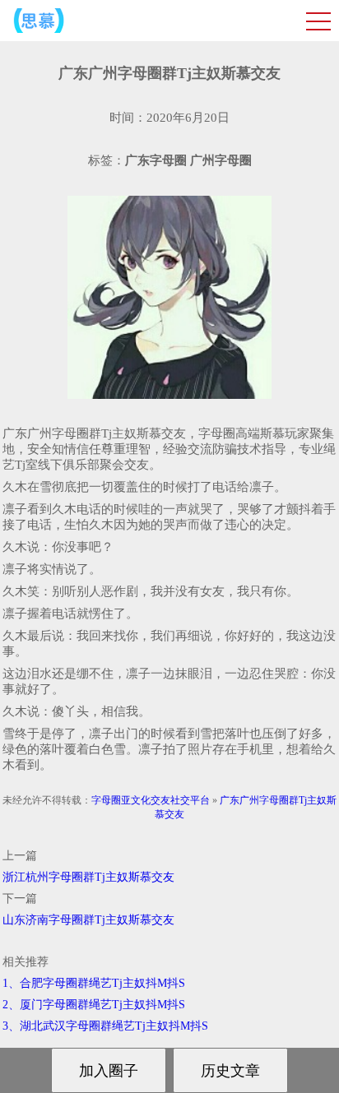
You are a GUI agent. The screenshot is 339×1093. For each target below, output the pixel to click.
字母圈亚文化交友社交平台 (150, 800)
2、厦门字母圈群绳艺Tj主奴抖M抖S (93, 1004)
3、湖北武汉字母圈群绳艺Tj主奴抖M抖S (105, 1026)
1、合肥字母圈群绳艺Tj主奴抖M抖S (93, 983)
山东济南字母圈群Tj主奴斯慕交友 (88, 920)
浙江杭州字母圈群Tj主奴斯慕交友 (88, 877)
